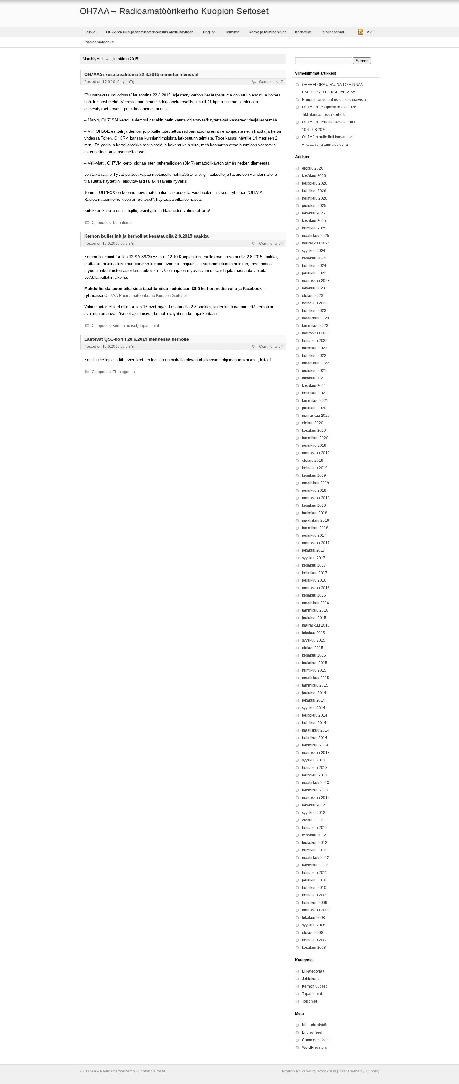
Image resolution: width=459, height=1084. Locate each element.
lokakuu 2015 (313, 633)
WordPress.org (314, 1047)
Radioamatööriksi (99, 42)
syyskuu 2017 (313, 558)
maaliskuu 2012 (315, 857)
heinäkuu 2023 (315, 303)
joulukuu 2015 (314, 618)
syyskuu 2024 (313, 251)
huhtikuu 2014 (314, 723)
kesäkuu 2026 (314, 176)
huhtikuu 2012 (314, 850)
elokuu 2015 (312, 648)
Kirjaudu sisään (315, 1025)
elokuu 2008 (312, 932)
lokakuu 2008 (313, 917)
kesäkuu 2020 (314, 430)
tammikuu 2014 (315, 745)
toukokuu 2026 (314, 183)
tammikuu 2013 (315, 790)
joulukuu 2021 (314, 370)
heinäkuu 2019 (315, 468)
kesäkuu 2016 (314, 595)
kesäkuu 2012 (314, 835)
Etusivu (90, 32)
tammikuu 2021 (315, 400)
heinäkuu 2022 (315, 340)
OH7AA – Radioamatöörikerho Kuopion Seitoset (174, 11)
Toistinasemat (332, 32)
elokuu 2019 (312, 460)
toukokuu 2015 (314, 663)
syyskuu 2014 (313, 708)
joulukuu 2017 (314, 535)
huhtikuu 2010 (314, 887)
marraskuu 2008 (316, 910)
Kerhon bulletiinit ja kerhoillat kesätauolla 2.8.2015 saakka (146, 236)
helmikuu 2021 (314, 393)
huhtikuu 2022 (314, 355)
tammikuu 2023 (315, 325)
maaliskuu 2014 (315, 730)
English (209, 32)
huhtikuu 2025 (314, 228)
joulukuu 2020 (314, 408)
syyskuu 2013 (313, 760)
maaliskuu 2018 (315, 520)
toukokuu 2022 (314, 348)
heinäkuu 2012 (315, 827)
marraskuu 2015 (316, 625)
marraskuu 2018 (316, 498)
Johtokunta (311, 979)
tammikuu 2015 (315, 685)
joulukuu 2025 (314, 206)
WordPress (326, 1071)
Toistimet (309, 1001)
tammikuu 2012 (315, 865)
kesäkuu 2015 (314, 655)
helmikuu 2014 (314, 738)
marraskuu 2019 (316, 453)
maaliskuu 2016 (315, 603)
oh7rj (130, 82)
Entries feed (312, 1032)
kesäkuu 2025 (314, 221)
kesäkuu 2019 (314, 475)
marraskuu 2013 (316, 753)
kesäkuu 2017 (314, 565)
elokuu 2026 (312, 168)
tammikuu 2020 (315, 438)
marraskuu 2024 (316, 243)
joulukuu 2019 (314, 445)
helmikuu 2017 (314, 573)
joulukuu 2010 (314, 880)
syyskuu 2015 (313, 640)
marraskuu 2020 (316, 415)
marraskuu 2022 (316, 333)
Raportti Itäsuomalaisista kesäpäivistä (334, 99)
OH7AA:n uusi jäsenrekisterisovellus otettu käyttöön (150, 32)
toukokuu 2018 (314, 513)
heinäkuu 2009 (315, 895)
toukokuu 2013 (314, 775)
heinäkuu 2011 (314, 872)
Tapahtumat (122, 222)
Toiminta (232, 32)
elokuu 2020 (312, 423)
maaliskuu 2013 (315, 783)
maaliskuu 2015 (315, 678)
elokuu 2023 (312, 295)
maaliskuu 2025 (315, 236)
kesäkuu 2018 (314, 505)
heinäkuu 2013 (315, 768)
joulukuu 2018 (314, 490)
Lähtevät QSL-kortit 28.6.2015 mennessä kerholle (136, 339)
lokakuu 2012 (313, 805)
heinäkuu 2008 (315, 940)
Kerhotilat (303, 32)
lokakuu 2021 (313, 378)
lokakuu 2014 (313, 700)
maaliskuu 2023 (315, 318)
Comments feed (315, 1040)
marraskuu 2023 (316, 280)
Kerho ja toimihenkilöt (267, 32)
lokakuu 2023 (313, 288)
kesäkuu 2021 (314, 385)
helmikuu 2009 (314, 902)
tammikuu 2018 (315, 528)
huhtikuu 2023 (314, 310)
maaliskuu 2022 (315, 363)
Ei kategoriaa (123, 372)
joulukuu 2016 (314, 580)
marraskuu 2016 (316, 588)
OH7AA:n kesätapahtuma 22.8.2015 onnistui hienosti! (141, 74)
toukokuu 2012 (314, 842)
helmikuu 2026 (314, 198)
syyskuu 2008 (313, 925)
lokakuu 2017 (313, 550)
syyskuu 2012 (313, 813)
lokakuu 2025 (313, 213)
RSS (369, 32)
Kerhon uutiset (124, 325)
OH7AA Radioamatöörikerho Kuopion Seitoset (145, 295)
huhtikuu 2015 (314, 670)
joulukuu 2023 (314, 273)
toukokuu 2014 (314, 715)
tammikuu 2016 (315, 610)
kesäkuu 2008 (314, 947)
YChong (372, 1071)
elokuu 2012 (312, 820)
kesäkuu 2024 (314, 258)
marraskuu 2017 (316, 543)
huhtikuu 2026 (314, 191)
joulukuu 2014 (314, 693)
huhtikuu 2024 (314, 266)
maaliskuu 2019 (315, 483)
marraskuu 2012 (316, 798)
